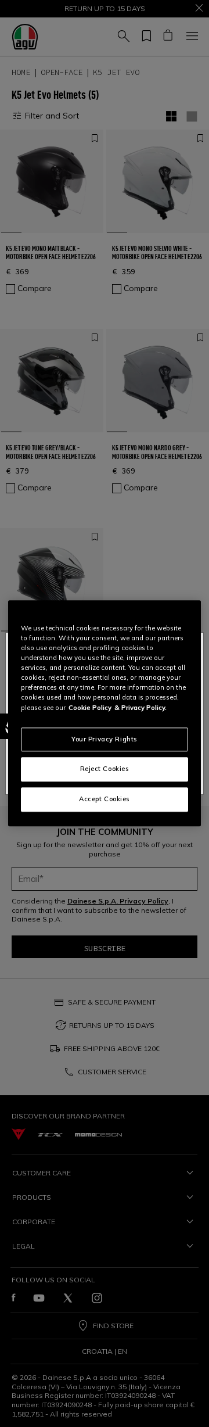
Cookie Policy (90, 708)
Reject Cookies (104, 769)
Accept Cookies (104, 799)
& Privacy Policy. (140, 708)
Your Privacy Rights (104, 739)
